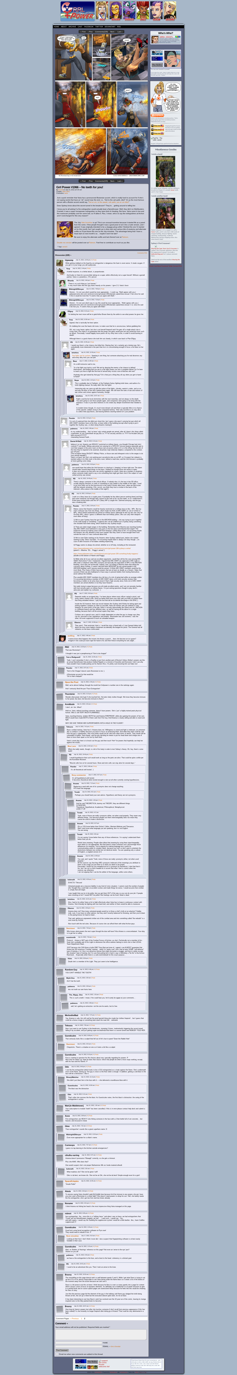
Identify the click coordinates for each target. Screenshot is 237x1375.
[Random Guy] (60, 973)
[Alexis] (60, 1194)
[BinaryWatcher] (61, 1080)
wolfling (71, 636)
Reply (95, 260)
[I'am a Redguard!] (61, 660)
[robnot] (60, 1216)
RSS (119, 27)
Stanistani (70, 928)
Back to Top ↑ (143, 1372)
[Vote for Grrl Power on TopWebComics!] (157, 54)
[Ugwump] (60, 263)
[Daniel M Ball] (65, 444)
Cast (80, 27)
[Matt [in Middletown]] (60, 1109)
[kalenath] (62, 882)
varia (66, 193)
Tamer (172, 190)
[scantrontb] (61, 940)
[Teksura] (61, 730)
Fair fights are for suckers (81, 356)
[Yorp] (61, 272)
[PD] (65, 345)
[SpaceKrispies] (60, 1187)
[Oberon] (69, 625)
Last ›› (120, 32)
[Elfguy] (62, 314)
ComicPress (123, 1372)
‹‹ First (83, 32)
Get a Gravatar (115, 1346)
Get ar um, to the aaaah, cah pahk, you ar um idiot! (109, 202)
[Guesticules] (60, 1039)
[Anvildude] (60, 707)
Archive (72, 27)
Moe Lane (72, 746)
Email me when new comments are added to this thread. (81, 1354)
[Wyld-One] (61, 981)
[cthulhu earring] (60, 1158)
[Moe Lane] (62, 752)
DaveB (60, 190)
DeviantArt (110, 27)
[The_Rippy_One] (64, 998)
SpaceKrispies (72, 1181)
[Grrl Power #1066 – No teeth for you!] (101, 178)
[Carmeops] (60, 1148)
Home (56, 27)
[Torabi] (69, 795)
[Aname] (68, 786)
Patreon (125, 237)
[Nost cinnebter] (61, 1242)
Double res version (64, 243)
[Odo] (60, 1070)
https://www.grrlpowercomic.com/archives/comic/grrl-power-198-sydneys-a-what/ (102, 548)
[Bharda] (62, 283)
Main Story (66, 191)
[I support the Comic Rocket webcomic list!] (104, 1366)
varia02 (64, 247)
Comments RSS (142, 253)
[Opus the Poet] (60, 688)
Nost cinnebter (72, 1236)
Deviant (175, 266)
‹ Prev (90, 32)
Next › (112, 32)
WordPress (113, 1372)
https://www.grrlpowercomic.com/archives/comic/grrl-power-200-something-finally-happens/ (106, 554)
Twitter (99, 27)
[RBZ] (60, 650)
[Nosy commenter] (66, 781)
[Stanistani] (61, 935)
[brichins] (66, 356)
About (64, 27)
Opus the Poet (71, 682)
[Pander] (64, 421)
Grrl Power (98, 1372)
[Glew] (60, 1129)
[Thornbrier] (60, 697)
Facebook (88, 27)
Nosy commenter (79, 775)
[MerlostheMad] (60, 1018)
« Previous (74, 1319)
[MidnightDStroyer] (64, 292)
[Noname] (60, 1206)
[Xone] (60, 1119)
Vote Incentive (86, 222)
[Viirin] (62, 961)
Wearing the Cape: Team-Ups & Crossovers (164, 248)
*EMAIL (111, 1346)
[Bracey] (60, 1278)
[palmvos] (65, 431)
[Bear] (68, 364)
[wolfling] (62, 642)
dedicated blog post (157, 254)
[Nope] (69, 383)
